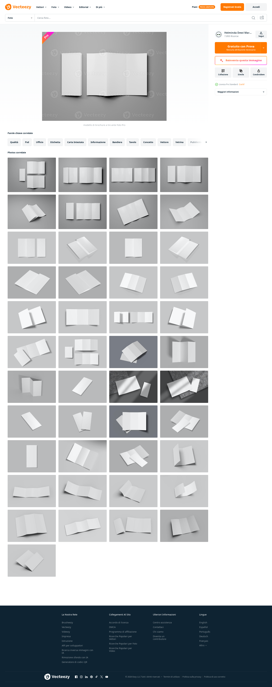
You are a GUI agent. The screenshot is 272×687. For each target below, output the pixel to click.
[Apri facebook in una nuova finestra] (76, 676)
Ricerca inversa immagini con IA (77, 651)
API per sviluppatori (72, 645)
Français (203, 640)
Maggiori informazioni (228, 91)
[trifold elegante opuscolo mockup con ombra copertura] (133, 387)
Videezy (66, 631)
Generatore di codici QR (74, 662)
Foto (54, 7)
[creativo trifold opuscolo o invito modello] (133, 175)
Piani (194, 6)
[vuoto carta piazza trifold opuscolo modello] (32, 491)
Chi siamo (158, 631)
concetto (148, 142)
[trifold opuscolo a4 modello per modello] (32, 282)
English (203, 622)
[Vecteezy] (18, 7)
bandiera (117, 142)
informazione (98, 142)
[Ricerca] (253, 18)
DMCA (112, 627)
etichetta (55, 142)
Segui (261, 36)
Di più (99, 7)
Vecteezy (66, 627)
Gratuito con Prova (240, 47)
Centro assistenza (162, 622)
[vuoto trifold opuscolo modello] (184, 456)
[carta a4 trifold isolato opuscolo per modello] (184, 421)
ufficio (39, 142)
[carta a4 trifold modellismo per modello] (82, 248)
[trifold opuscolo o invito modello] (32, 175)
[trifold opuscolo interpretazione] (184, 352)
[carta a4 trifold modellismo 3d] (82, 387)
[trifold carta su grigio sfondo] (82, 282)
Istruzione (67, 640)
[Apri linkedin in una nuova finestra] (86, 676)
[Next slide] (203, 142)
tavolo (132, 142)
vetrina (179, 142)
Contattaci (158, 627)
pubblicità (195, 142)
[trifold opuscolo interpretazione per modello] (32, 387)
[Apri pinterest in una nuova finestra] (91, 676)
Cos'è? (242, 84)
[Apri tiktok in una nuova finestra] (96, 676)
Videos (67, 7)
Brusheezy (67, 622)
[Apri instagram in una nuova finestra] (81, 676)
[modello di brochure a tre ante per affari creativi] (32, 212)
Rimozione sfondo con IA (75, 657)
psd (27, 142)
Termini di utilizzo (171, 676)
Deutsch (203, 636)
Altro (201, 645)
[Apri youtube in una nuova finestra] (106, 676)
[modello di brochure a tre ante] (184, 175)
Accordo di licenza (118, 622)
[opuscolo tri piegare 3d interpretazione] (184, 282)
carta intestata (75, 142)
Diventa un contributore (159, 637)
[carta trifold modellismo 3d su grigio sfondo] (32, 248)
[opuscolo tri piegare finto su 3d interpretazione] (133, 282)
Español (203, 627)
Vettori (40, 7)
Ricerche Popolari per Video (120, 649)
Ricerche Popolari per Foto (123, 643)
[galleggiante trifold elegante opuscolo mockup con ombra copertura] (133, 352)
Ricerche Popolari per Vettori (120, 637)
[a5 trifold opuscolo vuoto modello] (32, 317)
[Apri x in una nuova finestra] (101, 676)
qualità (14, 142)
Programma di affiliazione (123, 631)
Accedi (256, 6)
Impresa (66, 636)
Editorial (83, 7)
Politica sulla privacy (191, 676)
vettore (164, 142)
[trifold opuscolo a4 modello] (133, 456)
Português (204, 631)
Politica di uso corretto (214, 676)
